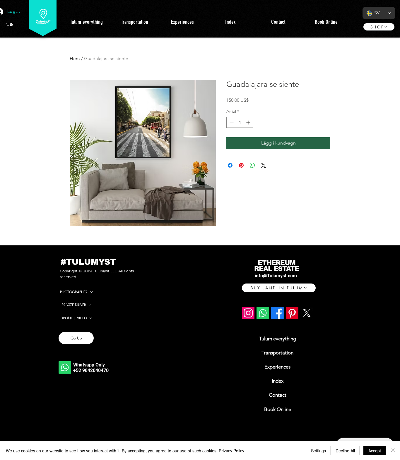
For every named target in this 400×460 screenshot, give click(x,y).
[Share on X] (263, 165)
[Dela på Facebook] (230, 165)
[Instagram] (248, 313)
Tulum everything (277, 339)
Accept (374, 451)
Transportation (277, 353)
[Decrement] (231, 122)
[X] (306, 313)
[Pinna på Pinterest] (241, 165)
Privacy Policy (231, 451)
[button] (9, 24)
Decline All (345, 451)
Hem (75, 58)
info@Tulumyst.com (276, 276)
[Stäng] (392, 450)
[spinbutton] (240, 122)
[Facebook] (277, 313)
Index (277, 381)
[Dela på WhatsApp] (252, 165)
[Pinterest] (292, 313)
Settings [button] (318, 451)
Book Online (277, 409)
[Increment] (248, 122)
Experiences (277, 367)
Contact (277, 395)
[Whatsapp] (65, 367)
